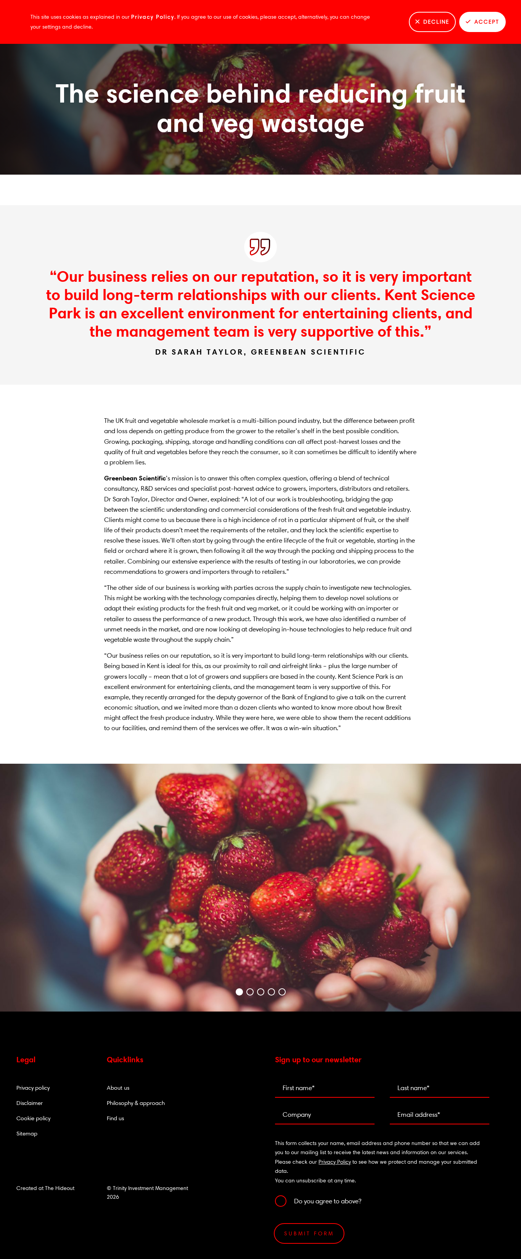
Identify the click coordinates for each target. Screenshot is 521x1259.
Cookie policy (33, 1118)
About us (118, 1087)
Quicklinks (125, 1059)
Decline (436, 21)
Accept (486, 21)
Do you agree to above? (327, 1201)
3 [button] (260, 993)
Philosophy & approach (136, 1102)
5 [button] (282, 993)
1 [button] (239, 993)
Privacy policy (33, 1087)
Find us (115, 1118)
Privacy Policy (152, 16)
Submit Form (309, 1233)
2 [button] (249, 993)
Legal (25, 1059)
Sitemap (26, 1133)
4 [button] (271, 993)
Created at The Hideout (45, 1188)
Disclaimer (29, 1102)
